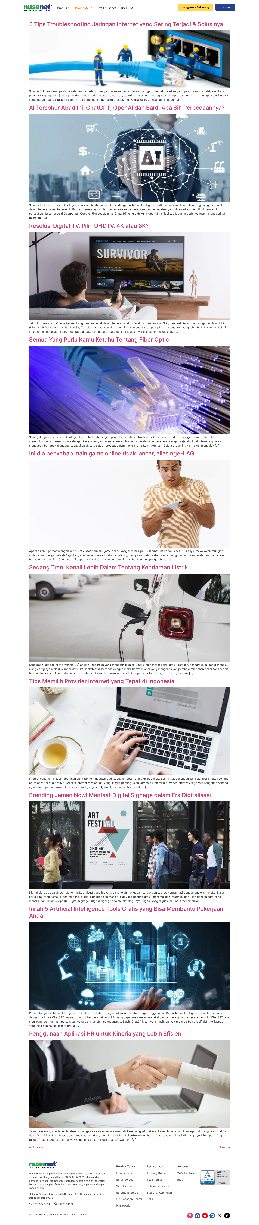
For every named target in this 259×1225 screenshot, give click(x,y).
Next (225, 1147)
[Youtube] (205, 1215)
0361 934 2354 (41, 1204)
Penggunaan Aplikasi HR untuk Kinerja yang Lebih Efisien (105, 1033)
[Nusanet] (38, 8)
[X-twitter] (220, 1215)
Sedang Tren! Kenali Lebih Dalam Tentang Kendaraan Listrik (108, 567)
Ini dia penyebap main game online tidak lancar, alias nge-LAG (111, 453)
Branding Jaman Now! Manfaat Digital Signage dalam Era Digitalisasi (120, 795)
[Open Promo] (90, 8)
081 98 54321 (65, 1204)
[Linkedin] (212, 1215)
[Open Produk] (69, 8)
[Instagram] (190, 1215)
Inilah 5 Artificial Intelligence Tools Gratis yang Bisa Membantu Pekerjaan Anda (126, 912)
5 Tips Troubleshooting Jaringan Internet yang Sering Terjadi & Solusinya (126, 24)
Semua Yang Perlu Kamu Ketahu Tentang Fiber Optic (99, 339)
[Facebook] (197, 1215)
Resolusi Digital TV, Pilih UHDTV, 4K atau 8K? (89, 225)
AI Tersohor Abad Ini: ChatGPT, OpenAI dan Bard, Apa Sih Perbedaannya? (127, 107)
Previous (36, 1147)
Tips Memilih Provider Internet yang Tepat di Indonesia (101, 681)
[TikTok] (227, 1215)
